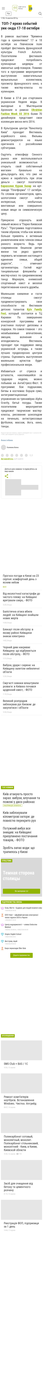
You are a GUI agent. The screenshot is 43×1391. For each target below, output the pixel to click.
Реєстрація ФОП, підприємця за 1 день (21, 1225)
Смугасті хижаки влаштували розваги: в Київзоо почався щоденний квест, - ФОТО (21, 686)
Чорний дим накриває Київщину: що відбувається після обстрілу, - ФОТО (19, 651)
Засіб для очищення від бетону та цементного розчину (18, 1187)
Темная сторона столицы (18, 875)
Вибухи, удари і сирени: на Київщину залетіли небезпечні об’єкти (21, 668)
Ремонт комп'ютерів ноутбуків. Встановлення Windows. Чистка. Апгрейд (20, 1100)
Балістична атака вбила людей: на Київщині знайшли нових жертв (20, 615)
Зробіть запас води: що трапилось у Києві (19, 850)
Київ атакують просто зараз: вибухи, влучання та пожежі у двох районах (21, 798)
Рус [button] (8, 13)
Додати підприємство (21, 955)
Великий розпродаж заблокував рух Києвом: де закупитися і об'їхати (19, 704)
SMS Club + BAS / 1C (16, 1063)
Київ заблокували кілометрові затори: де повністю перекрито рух (19, 816)
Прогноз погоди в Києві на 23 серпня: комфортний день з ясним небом (21, 579)
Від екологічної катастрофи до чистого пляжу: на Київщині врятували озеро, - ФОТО (21, 597)
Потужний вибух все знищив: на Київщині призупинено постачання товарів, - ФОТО (20, 834)
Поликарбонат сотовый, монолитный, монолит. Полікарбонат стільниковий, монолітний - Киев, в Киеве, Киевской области (21, 1143)
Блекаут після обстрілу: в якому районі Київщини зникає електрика (18, 633)
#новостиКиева (7, 440)
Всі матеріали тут (21, 891)
